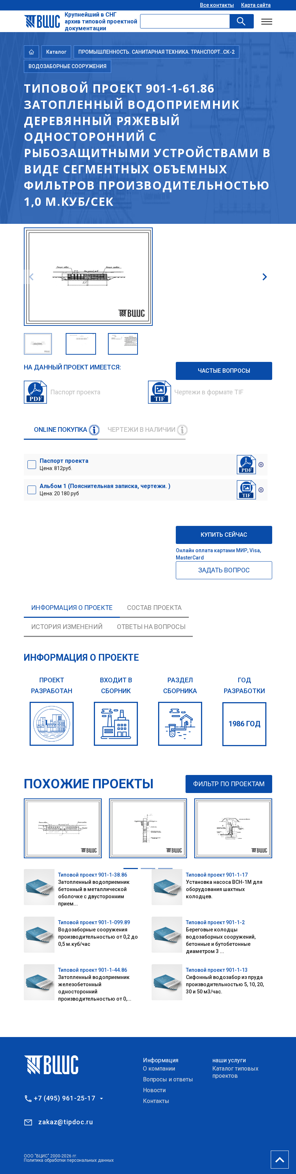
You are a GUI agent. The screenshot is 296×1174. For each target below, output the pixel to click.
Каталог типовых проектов (235, 1072)
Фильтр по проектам (229, 784)
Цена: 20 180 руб (105, 489)
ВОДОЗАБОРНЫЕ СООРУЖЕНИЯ (67, 66)
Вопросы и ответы (168, 1079)
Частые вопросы (224, 370)
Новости (154, 1090)
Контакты (156, 1101)
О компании (159, 1068)
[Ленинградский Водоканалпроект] (52, 724)
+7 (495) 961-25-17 (64, 1098)
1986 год (244, 723)
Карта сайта (256, 5)
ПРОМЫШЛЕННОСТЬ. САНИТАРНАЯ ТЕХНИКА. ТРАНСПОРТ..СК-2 (156, 52)
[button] (264, 277)
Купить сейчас (224, 534)
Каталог (56, 52)
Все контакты (217, 5)
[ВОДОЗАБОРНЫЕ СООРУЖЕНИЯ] (180, 724)
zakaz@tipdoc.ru (65, 1122)
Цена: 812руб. (64, 464)
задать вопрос (224, 570)
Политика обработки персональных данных (69, 1160)
